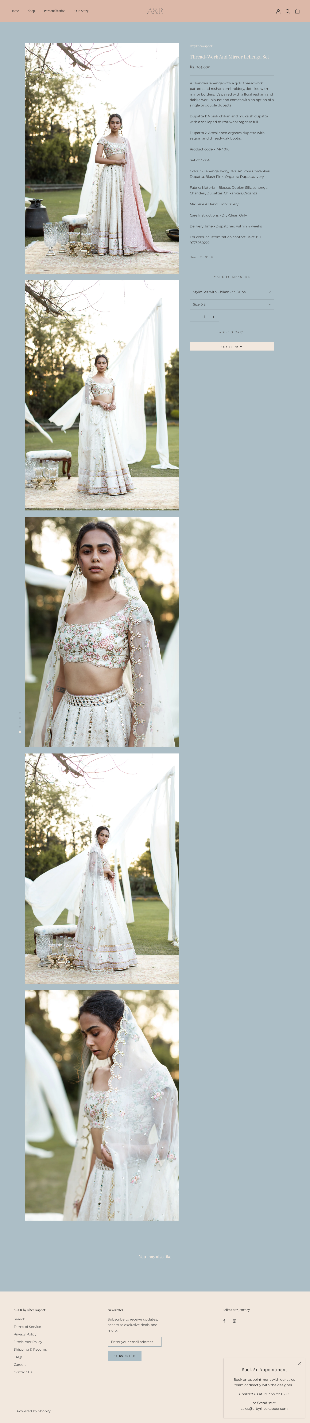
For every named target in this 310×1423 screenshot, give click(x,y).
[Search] (288, 11)
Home (15, 11)
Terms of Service (27, 1327)
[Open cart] (297, 11)
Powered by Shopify (34, 1411)
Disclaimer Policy (28, 1342)
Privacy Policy (25, 1334)
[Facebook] (201, 257)
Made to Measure (232, 277)
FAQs (18, 1357)
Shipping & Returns (30, 1349)
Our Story (81, 11)
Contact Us (23, 1372)
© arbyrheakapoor (28, 1405)
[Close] (300, 1363)
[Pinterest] (212, 257)
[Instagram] (234, 1320)
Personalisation (55, 11)
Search (19, 1319)
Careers (20, 1365)
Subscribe (124, 1356)
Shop (31, 11)
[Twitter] (206, 257)
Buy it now (232, 347)
